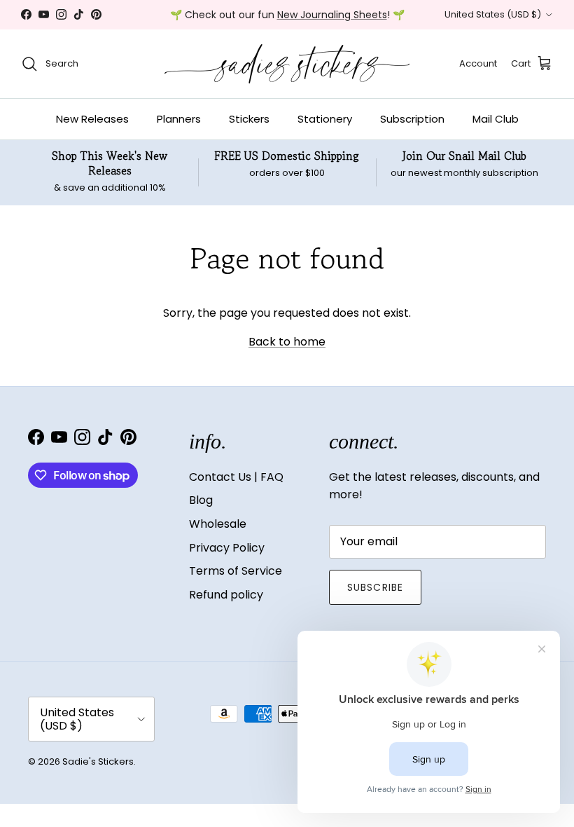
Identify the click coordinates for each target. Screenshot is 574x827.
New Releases (92, 118)
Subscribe (375, 587)
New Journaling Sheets (332, 15)
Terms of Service (235, 571)
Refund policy (226, 595)
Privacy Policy (227, 548)
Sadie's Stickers (98, 761)
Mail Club (495, 118)
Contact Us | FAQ (236, 477)
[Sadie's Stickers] (287, 63)
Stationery (325, 118)
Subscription (412, 118)
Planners (179, 118)
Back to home (287, 342)
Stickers (249, 118)
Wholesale (217, 524)
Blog (201, 500)
